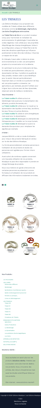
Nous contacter (20, 404)
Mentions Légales (20, 401)
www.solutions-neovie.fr (25, 382)
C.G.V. (20, 399)
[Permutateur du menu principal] (37, 5)
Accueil (4, 13)
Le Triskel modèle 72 (9, 114)
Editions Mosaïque (9, 8)
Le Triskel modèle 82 (9, 119)
